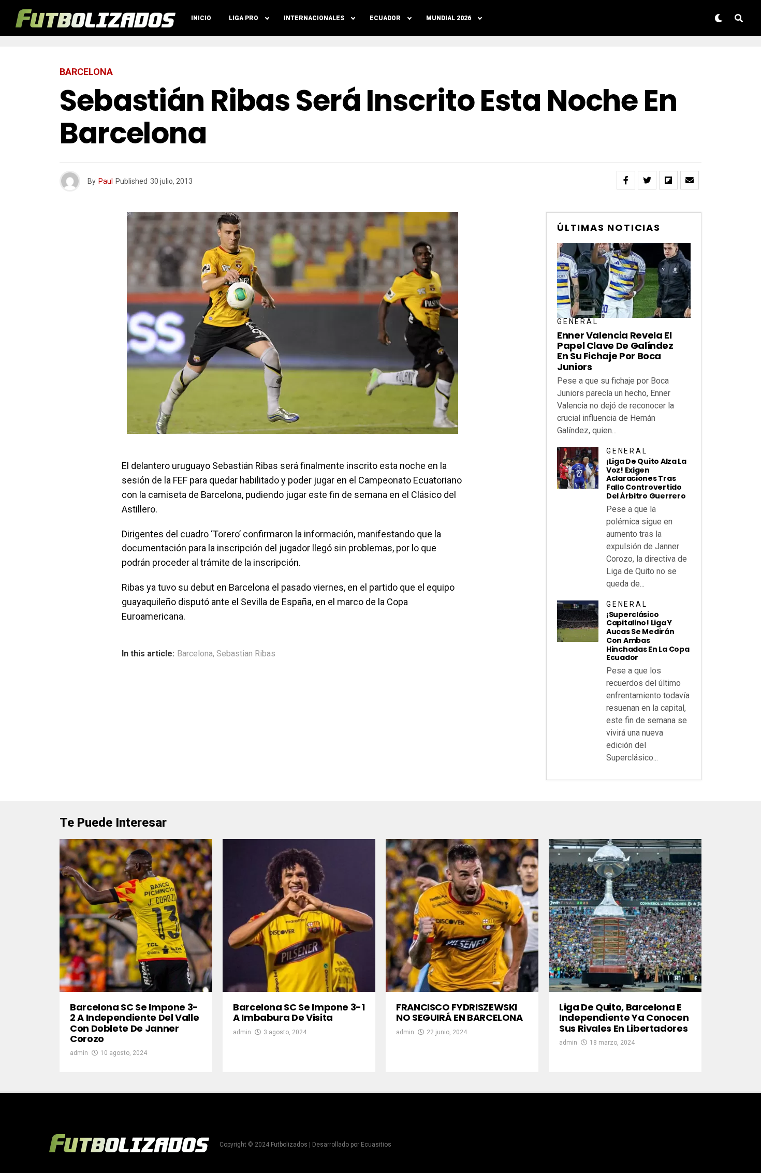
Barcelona (195, 654)
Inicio (201, 18)
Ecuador (385, 18)
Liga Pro (243, 18)
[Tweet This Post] (647, 180)
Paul (105, 181)
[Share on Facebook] (626, 180)
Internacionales (314, 18)
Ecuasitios (376, 1144)
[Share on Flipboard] (668, 180)
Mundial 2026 (448, 18)
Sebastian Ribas (245, 654)
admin (79, 1053)
